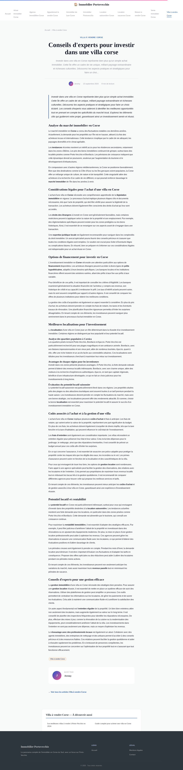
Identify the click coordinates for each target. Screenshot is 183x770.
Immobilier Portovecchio (91, 4)
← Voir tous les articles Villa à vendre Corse (67, 692)
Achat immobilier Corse (18, 13)
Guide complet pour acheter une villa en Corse (113, 723)
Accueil (8, 14)
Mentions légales (136, 750)
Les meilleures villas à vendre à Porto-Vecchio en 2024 (66, 724)
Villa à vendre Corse (59, 30)
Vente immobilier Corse (155, 13)
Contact (132, 755)
